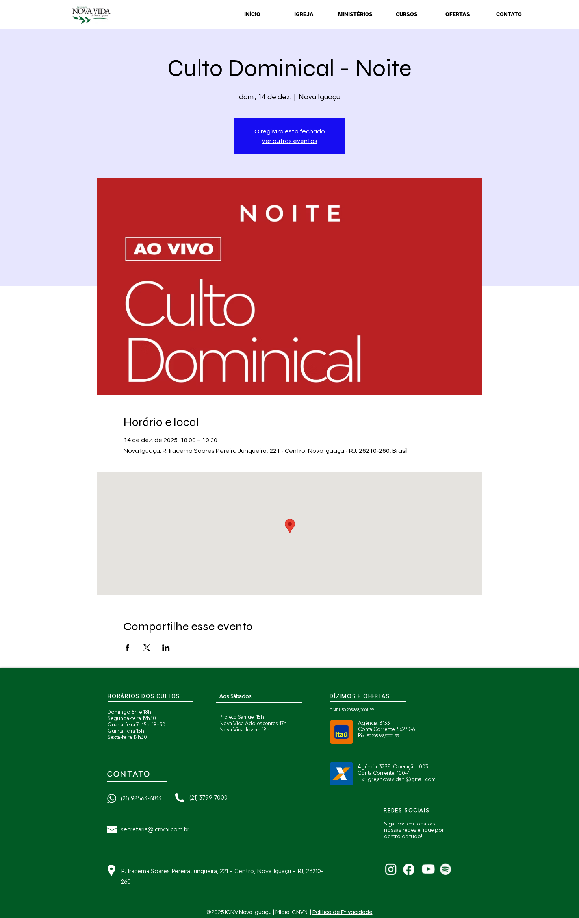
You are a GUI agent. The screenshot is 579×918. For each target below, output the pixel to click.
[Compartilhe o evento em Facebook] (127, 647)
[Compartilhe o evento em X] (146, 647)
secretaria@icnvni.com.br (155, 829)
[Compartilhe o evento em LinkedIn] (166, 647)
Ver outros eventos (289, 141)
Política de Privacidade (342, 912)
